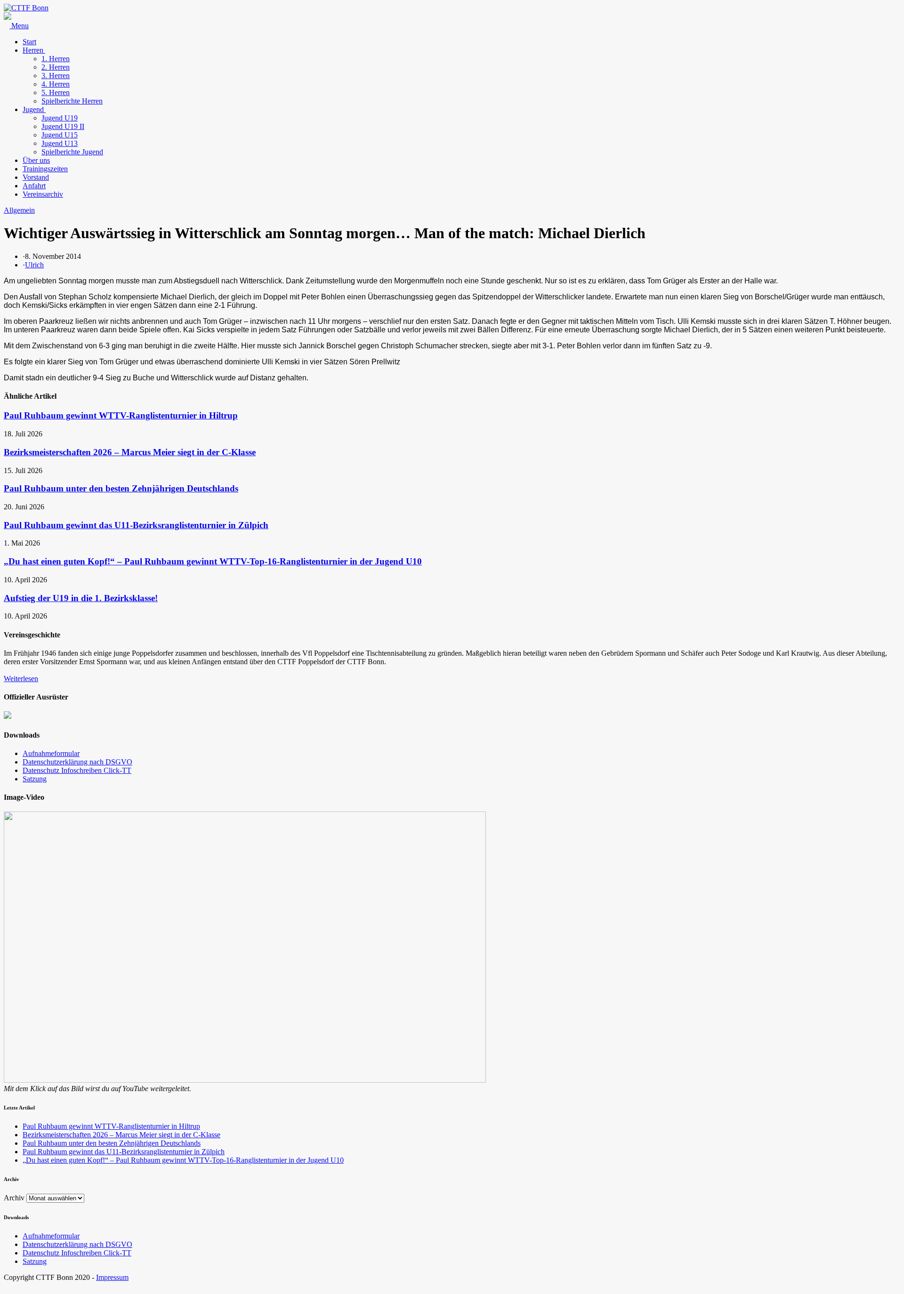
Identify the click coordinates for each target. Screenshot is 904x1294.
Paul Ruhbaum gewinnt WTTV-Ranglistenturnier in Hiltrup (121, 415)
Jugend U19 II (62, 126)
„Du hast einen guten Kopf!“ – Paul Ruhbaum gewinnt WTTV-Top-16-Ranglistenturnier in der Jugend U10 (213, 561)
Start (29, 42)
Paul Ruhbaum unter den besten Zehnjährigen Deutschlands (121, 488)
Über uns (36, 160)
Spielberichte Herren (72, 101)
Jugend (34, 109)
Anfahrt (34, 186)
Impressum (112, 1277)
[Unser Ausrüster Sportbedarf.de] (7, 716)
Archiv (14, 1198)
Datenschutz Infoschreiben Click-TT (77, 770)
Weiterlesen (21, 679)
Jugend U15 (59, 135)
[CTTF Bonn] (26, 8)
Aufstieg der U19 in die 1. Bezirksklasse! (81, 598)
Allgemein (19, 210)
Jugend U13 (59, 143)
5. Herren (55, 92)
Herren (34, 50)
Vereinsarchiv (43, 194)
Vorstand (36, 177)
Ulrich (34, 265)
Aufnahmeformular (51, 753)
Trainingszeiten (45, 169)
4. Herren (55, 84)
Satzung (35, 779)
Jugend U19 (59, 118)
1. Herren (55, 59)
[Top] (6, 1286)
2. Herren (55, 67)
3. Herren (55, 76)
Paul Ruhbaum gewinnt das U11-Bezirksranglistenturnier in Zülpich (136, 525)
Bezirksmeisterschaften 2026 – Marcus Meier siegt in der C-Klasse (130, 452)
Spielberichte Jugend (72, 152)
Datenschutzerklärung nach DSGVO (77, 762)
